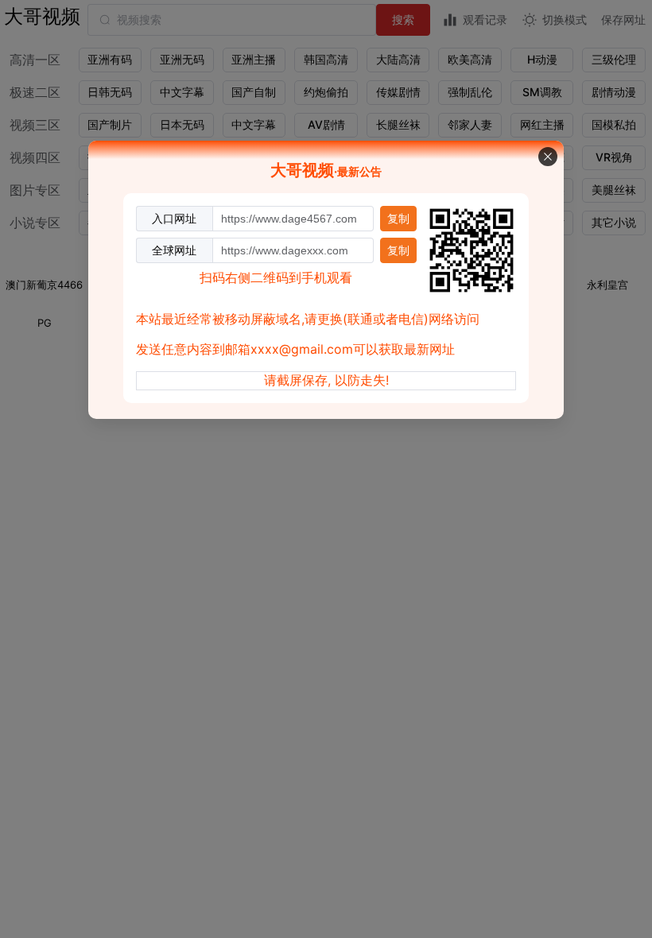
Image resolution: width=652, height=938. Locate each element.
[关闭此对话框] (547, 156)
